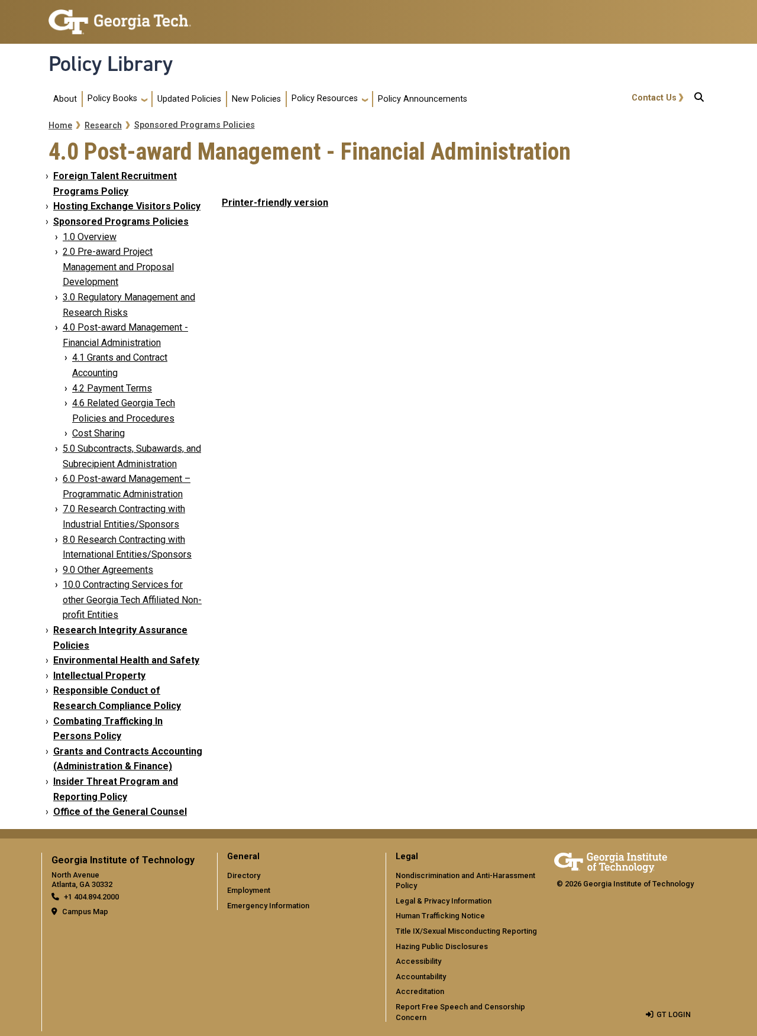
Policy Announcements (422, 99)
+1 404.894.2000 (91, 896)
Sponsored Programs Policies (194, 125)
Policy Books (112, 98)
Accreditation (420, 991)
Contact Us (654, 98)
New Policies (256, 99)
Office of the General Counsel (120, 811)
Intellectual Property (99, 675)
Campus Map (85, 911)
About (65, 99)
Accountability (421, 976)
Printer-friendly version (275, 202)
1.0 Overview (90, 236)
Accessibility (418, 961)
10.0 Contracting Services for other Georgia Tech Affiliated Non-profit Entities (132, 599)
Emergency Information (268, 905)
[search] (699, 99)
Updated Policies (189, 99)
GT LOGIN (673, 1014)
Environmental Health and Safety (126, 660)
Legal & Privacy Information (443, 900)
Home (60, 126)
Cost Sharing (98, 433)
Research (103, 126)
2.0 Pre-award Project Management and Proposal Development (118, 266)
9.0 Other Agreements (108, 569)
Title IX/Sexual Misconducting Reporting (466, 931)
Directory (243, 875)
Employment (248, 890)
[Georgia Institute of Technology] (119, 16)
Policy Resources (325, 98)
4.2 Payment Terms (112, 388)
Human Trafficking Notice (440, 915)
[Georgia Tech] (610, 860)
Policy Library (110, 64)
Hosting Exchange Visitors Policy (126, 206)
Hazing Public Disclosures (442, 946)
